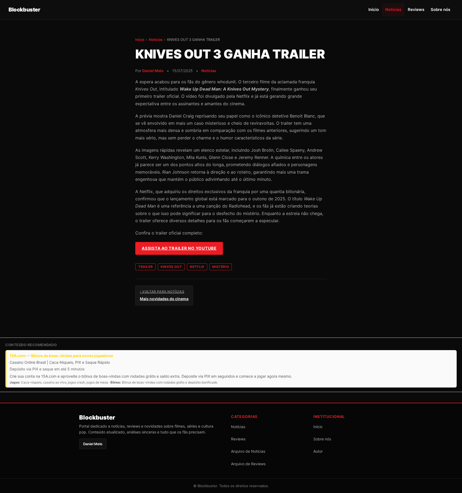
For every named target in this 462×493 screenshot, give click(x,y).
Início (373, 9)
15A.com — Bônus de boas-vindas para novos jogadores (61, 355)
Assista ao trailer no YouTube (179, 248)
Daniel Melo (153, 70)
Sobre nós (440, 9)
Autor (318, 451)
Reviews (416, 9)
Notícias (393, 9)
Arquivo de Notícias (248, 451)
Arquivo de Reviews (248, 463)
